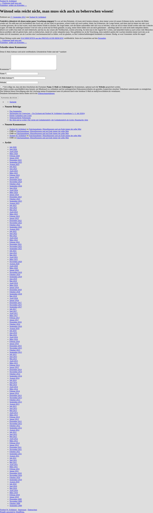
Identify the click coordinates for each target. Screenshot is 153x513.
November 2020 (16, 262)
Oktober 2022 (15, 225)
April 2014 (14, 387)
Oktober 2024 (15, 184)
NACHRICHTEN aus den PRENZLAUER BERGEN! (42, 38)
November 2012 (16, 424)
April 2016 (14, 337)
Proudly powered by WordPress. (12, 512)
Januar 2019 (14, 287)
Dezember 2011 (16, 447)
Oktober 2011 (15, 452)
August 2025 (14, 164)
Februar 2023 (15, 216)
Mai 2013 (13, 411)
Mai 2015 (13, 359)
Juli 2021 (13, 251)
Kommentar (5, 69)
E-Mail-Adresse (6, 78)
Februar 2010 (15, 495)
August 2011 (14, 456)
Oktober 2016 (15, 324)
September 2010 (16, 480)
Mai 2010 (13, 488)
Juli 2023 (13, 205)
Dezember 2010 (16, 473)
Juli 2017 (13, 309)
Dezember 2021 (16, 244)
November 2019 (16, 272)
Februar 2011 (15, 469)
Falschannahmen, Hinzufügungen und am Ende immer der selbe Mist (55, 129)
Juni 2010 (13, 486)
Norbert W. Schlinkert (8, 1)
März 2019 (14, 285)
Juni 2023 (13, 208)
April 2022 (14, 238)
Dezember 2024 (16, 180)
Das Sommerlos (16, 111)
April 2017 (14, 313)
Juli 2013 (13, 406)
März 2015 (14, 363)
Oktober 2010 (15, 478)
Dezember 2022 (16, 221)
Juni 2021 (13, 253)
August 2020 (14, 264)
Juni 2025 (13, 169)
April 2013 (14, 413)
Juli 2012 (13, 432)
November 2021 (16, 246)
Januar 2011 (14, 471)
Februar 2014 (15, 391)
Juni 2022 (13, 234)
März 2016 (14, 339)
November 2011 (16, 449)
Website (3, 82)
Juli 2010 (13, 484)
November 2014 (16, 372)
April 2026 (14, 151)
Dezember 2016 (16, 322)
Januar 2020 (14, 270)
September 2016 (16, 326)
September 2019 (16, 277)
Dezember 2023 (16, 197)
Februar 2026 (15, 156)
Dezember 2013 (16, 395)
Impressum (22, 510)
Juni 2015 (13, 357)
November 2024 (16, 182)
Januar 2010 (14, 497)
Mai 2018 (13, 296)
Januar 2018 (14, 300)
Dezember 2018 (16, 290)
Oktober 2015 (15, 350)
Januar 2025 (14, 177)
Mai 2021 (13, 255)
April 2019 (14, 283)
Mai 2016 (13, 335)
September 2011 (16, 454)
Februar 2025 (15, 175)
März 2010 (14, 493)
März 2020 (14, 268)
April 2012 (14, 439)
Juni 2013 (13, 408)
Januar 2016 (14, 344)
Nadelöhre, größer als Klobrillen (13, 5)
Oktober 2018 (15, 292)
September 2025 (16, 162)
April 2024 (14, 190)
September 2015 (16, 352)
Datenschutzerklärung (46, 93)
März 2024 (14, 192)
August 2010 (14, 482)
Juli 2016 (13, 331)
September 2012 (16, 428)
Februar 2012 (15, 443)
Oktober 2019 (15, 275)
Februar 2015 (15, 365)
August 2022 (14, 229)
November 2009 (16, 501)
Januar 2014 (14, 393)
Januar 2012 (14, 445)
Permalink (102, 38)
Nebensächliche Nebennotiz (20, 118)
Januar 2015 (14, 367)
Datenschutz (32, 510)
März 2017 (14, 316)
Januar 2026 (14, 158)
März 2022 (14, 240)
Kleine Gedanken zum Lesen (21, 116)
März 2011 (14, 467)
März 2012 (14, 441)
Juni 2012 (13, 434)
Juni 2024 (13, 188)
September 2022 (16, 227)
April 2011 (14, 465)
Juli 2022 (13, 231)
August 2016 (14, 329)
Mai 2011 (13, 462)
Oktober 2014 (15, 374)
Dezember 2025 (16, 160)
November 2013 (16, 398)
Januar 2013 (14, 419)
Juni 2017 (13, 311)
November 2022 (16, 223)
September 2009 (16, 506)
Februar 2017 (15, 318)
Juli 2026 (13, 147)
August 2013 (14, 404)
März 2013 (14, 415)
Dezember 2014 (16, 370)
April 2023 (14, 212)
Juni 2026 (13, 149)
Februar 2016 (15, 341)
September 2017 (16, 307)
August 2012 (14, 430)
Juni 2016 (13, 333)
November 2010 (16, 475)
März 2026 (14, 154)
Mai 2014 (13, 385)
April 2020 (14, 266)
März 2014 (14, 389)
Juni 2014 (13, 383)
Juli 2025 (13, 167)
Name (3, 73)
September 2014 (16, 376)
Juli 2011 (13, 458)
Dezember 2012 (16, 421)
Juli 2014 (13, 380)
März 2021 (14, 259)
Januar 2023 (14, 218)
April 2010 (14, 490)
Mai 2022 (13, 236)
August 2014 (14, 378)
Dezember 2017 (16, 303)
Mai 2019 (13, 281)
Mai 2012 (13, 436)
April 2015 (14, 361)
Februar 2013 (15, 417)
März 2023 (14, 214)
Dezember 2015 (16, 346)
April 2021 (14, 257)
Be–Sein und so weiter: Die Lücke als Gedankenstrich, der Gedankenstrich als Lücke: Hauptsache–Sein (49, 120)
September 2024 (16, 186)
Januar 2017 (14, 320)
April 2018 (14, 298)
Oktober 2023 (15, 199)
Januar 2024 (14, 195)
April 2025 (14, 171)
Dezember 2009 (16, 499)
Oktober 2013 (15, 400)
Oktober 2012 (15, 426)
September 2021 (16, 249)
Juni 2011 (13, 460)
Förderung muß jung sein (10, 3)
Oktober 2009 (15, 503)
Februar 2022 (15, 242)
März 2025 (14, 173)
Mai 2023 (13, 210)
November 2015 (16, 348)
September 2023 (16, 201)
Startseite (13, 102)
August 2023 (14, 203)
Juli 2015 (13, 354)
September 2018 (16, 294)
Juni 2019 (13, 279)
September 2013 (16, 402)
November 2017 (16, 305)
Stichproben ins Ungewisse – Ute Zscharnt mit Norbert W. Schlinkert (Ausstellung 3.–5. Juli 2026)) (47, 113)
